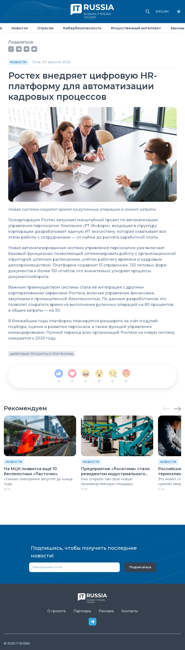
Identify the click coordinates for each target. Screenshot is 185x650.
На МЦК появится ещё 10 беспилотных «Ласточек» (31, 471)
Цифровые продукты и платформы (41, 354)
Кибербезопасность (82, 28)
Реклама (106, 611)
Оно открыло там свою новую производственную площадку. (107, 481)
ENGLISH (162, 11)
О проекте (56, 611)
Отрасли (45, 28)
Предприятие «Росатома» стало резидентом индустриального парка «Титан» (115, 472)
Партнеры (82, 611)
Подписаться (140, 567)
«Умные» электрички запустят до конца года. (38, 481)
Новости (20, 28)
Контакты (129, 611)
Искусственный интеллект (136, 28)
